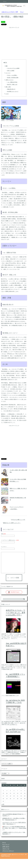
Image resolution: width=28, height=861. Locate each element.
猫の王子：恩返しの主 (12, 86)
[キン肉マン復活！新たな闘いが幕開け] (4, 477)
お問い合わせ (5, 848)
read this (4, 817)
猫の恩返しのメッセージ (12, 93)
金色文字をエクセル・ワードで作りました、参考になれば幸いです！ (15, 614)
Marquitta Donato (9, 822)
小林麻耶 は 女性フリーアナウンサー (11, 834)
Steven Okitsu (22, 830)
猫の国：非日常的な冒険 (12, 79)
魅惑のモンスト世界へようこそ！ (11, 525)
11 (6, 795)
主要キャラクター (9, 82)
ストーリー (7, 75)
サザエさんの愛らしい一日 (18, 521)
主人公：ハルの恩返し (12, 77)
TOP (10, 12)
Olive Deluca (9, 826)
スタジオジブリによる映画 (13, 70)
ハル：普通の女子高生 (12, 84)
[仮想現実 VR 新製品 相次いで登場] (4, 505)
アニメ (3, 23)
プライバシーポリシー (8, 853)
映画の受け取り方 (11, 91)
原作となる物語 (10, 72)
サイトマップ (5, 846)
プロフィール (5, 850)
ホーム (4, 844)
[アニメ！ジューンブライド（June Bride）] (4, 514)
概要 (6, 68)
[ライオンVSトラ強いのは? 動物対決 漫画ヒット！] (4, 486)
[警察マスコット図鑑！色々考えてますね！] (4, 495)
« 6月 (3, 806)
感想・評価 (7, 88)
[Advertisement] (14, 45)
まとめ (6, 95)
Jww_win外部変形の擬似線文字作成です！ (13, 816)
